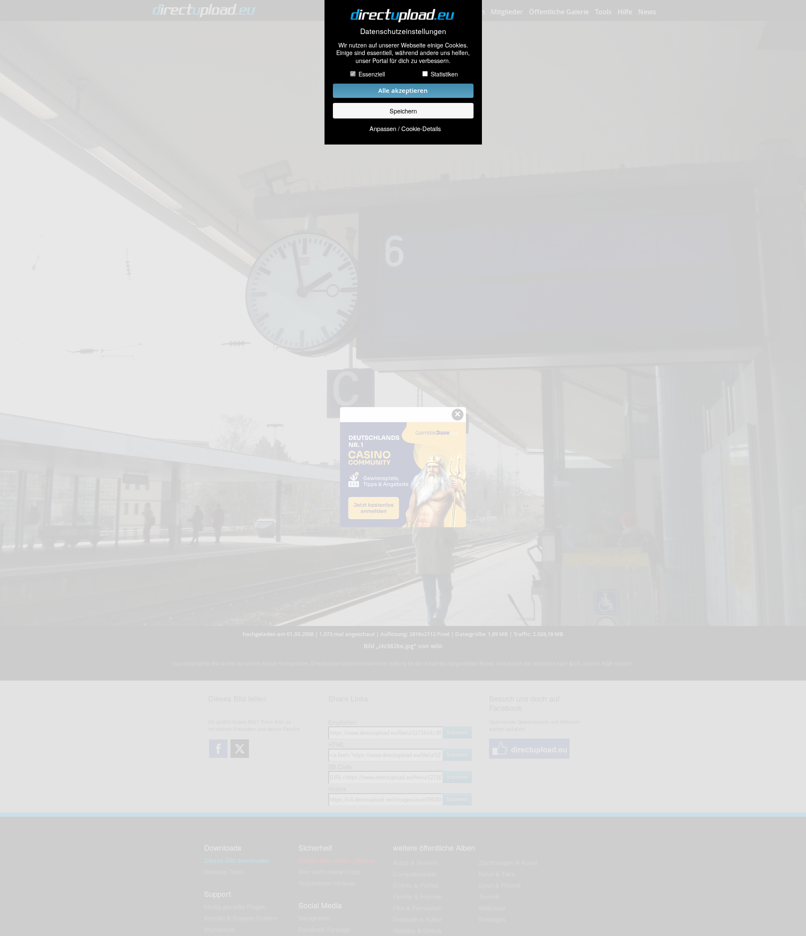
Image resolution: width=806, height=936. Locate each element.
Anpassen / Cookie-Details (405, 128)
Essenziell (372, 74)
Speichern (403, 110)
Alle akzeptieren (403, 91)
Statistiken (444, 74)
